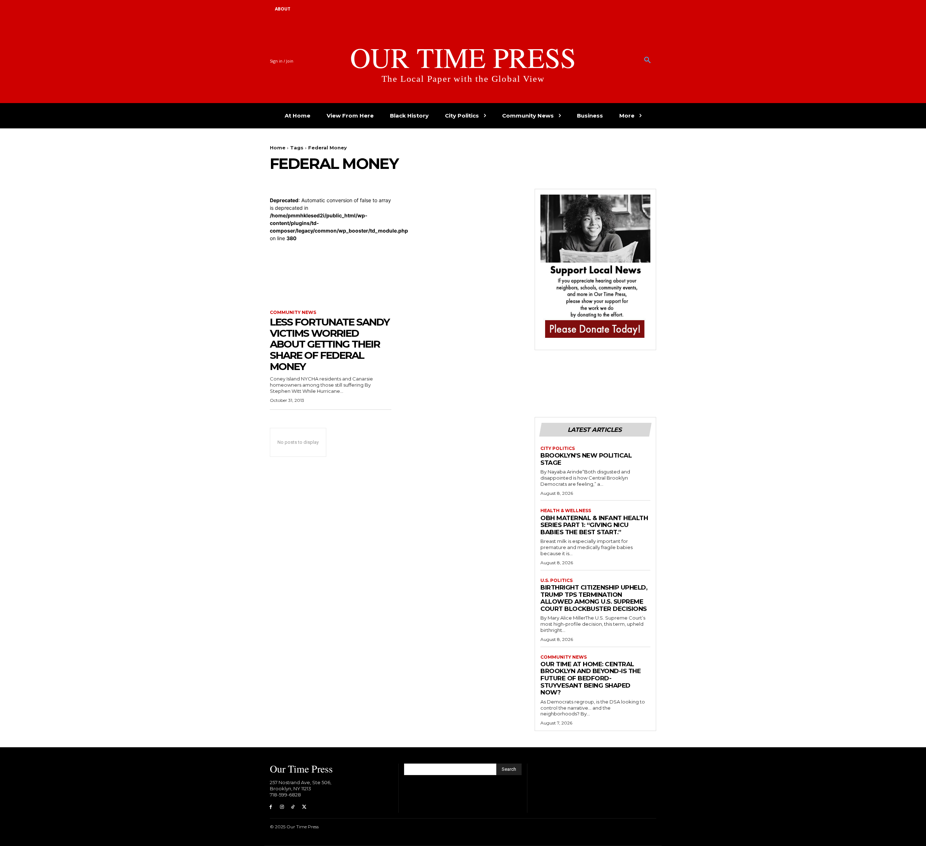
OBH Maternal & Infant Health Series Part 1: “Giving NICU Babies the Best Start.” (594, 525)
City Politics (557, 448)
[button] (647, 60)
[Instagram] (282, 807)
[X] (304, 807)
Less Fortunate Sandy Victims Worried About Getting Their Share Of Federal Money (330, 344)
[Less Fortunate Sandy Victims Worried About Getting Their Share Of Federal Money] (330, 272)
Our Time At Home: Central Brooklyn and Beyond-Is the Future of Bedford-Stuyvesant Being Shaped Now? (590, 678)
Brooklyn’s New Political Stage (586, 459)
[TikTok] (293, 807)
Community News (293, 312)
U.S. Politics (556, 580)
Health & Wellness (565, 510)
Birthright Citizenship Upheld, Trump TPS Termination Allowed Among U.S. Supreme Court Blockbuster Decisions (593, 598)
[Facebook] (271, 807)
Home (277, 147)
